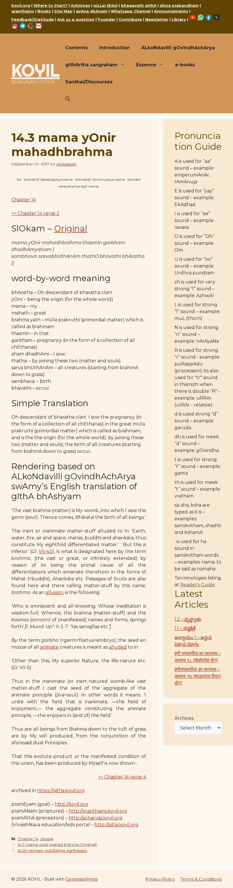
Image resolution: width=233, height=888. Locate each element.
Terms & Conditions (201, 879)
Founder (106, 19)
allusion (54, 592)
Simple (46, 838)
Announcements (171, 11)
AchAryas (80, 5)
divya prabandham (179, 5)
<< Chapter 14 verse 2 (35, 213)
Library (179, 19)
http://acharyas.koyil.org (95, 818)
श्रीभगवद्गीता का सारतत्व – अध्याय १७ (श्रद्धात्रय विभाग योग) (197, 676)
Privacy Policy (160, 879)
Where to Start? (50, 5)
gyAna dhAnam (91, 11)
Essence (146, 64)
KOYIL (35, 70)
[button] (68, 99)
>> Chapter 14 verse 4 (122, 777)
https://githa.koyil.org (61, 790)
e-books (185, 64)
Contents (76, 47)
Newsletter (156, 19)
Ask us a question (75, 19)
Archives (184, 718)
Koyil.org (20, 5)
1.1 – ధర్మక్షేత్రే (184, 628)
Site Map (63, 11)
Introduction (114, 47)
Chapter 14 (23, 199)
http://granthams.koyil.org (98, 811)
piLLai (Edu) (105, 5)
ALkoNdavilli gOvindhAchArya (178, 47)
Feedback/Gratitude (32, 19)
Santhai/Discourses (89, 82)
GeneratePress (81, 879)
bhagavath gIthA (138, 5)
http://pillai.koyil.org (116, 824)
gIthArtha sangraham (91, 64)
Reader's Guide (197, 584)
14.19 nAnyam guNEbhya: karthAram (52, 850)
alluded (118, 647)
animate (49, 647)
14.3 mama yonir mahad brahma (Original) (57, 844)
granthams (22, 11)
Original (70, 228)
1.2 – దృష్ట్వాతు (187, 619)
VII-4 (44, 551)
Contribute (130, 19)
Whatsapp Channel (131, 11)
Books (44, 11)
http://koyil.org (71, 804)
